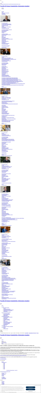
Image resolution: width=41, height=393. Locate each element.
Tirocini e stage (4, 40)
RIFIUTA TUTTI (31, 389)
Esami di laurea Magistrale (5, 71)
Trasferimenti (3, 42)
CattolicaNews (4, 374)
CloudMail (3, 377)
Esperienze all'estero (4, 111)
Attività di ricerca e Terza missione (6, 98)
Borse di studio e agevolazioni (6, 45)
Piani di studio (4, 37)
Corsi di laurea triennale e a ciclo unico (7, 29)
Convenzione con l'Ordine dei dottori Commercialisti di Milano (10, 78)
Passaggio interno (4, 146)
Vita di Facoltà (4, 14)
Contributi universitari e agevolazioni (8, 326)
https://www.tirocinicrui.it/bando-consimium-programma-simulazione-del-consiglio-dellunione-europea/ (13, 355)
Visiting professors (4, 195)
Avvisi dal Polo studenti (5, 151)
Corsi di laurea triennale (5, 62)
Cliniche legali (4, 116)
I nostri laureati (4, 27)
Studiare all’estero (4, 119)
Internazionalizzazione (5, 150)
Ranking (3, 196)
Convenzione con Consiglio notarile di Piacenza (8, 117)
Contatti (3, 373)
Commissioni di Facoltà (5, 25)
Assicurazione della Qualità (5, 28)
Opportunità (3, 13)
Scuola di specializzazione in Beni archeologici (8, 139)
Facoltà (3, 11)
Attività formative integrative (5, 46)
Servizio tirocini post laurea (5, 286)
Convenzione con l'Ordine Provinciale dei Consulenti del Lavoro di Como (11, 79)
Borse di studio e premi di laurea (6, 84)
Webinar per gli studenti (5, 295)
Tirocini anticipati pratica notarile (6, 121)
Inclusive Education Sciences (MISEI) (7, 256)
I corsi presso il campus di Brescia (6, 205)
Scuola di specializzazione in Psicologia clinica (8, 279)
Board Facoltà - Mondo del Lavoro (6, 217)
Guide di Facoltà (4, 35)
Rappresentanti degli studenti (5, 43)
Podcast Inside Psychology (5, 297)
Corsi (2, 12)
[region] (20, 389)
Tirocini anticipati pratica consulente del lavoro (8, 120)
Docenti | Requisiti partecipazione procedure (7, 58)
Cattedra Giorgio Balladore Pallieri (6, 97)
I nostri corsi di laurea (4, 61)
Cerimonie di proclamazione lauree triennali (7, 199)
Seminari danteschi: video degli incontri (7, 155)
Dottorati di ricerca (4, 102)
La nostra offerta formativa (5, 198)
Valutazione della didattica (5, 41)
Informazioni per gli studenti (5, 316)
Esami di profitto (4, 68)
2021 (4, 366)
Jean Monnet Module (4, 255)
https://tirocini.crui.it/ (3, 357)
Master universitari (4, 64)
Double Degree (4, 172)
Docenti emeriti (4, 270)
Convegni (3, 224)
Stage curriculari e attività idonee (6, 178)
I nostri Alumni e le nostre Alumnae (6, 60)
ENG (2, 305)
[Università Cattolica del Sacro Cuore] (5, 371)
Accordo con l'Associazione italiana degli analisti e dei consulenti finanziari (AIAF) (12, 81)
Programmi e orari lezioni (5, 38)
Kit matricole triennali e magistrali (6, 76)
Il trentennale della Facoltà (5, 194)
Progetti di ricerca (4, 271)
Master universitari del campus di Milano (7, 101)
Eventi (3, 86)
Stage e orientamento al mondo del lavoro (7, 149)
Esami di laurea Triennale (5, 69)
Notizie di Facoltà (4, 47)
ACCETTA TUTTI (30, 387)
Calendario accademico (5, 106)
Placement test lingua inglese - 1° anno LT (12, 370)
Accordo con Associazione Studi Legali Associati (8, 115)
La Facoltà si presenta (4, 23)
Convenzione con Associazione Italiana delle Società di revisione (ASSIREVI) (12, 80)
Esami (2, 177)
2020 (4, 367)
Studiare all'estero (4, 152)
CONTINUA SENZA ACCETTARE (37, 385)
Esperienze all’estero (4, 244)
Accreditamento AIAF (5, 220)
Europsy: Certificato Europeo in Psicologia (7, 294)
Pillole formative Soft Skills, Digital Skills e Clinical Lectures (9, 219)
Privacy (3, 375)
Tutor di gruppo (4, 39)
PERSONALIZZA (30, 391)
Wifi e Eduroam (4, 378)
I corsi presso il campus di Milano (6, 204)
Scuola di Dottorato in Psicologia (6, 277)
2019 (4, 368)
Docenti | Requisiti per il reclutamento (6, 225)
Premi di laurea (4, 118)
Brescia (3, 8)
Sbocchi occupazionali (5, 103)
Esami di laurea (4, 36)
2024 (4, 364)
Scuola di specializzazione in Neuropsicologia (7, 280)
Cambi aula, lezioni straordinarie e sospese (7, 214)
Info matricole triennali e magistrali (6, 34)
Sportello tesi (3, 253)
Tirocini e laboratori (4, 254)
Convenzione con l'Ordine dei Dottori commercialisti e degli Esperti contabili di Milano (13, 218)
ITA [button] (0, 0)
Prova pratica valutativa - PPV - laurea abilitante (8, 291)
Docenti (3, 26)
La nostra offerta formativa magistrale (6, 24)
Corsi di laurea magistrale (5, 30)
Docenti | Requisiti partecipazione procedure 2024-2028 (9, 59)
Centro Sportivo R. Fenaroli (5, 235)
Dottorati (3, 32)
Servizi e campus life (4, 112)
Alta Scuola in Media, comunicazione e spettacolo (8, 140)
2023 (2, 343)
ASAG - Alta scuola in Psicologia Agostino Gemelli (8, 278)
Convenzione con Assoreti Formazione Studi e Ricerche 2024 (9, 77)
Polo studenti (3, 110)
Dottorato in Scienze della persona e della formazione (8, 241)
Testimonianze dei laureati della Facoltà (7, 166)
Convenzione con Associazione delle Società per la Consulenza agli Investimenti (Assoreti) (13, 83)
